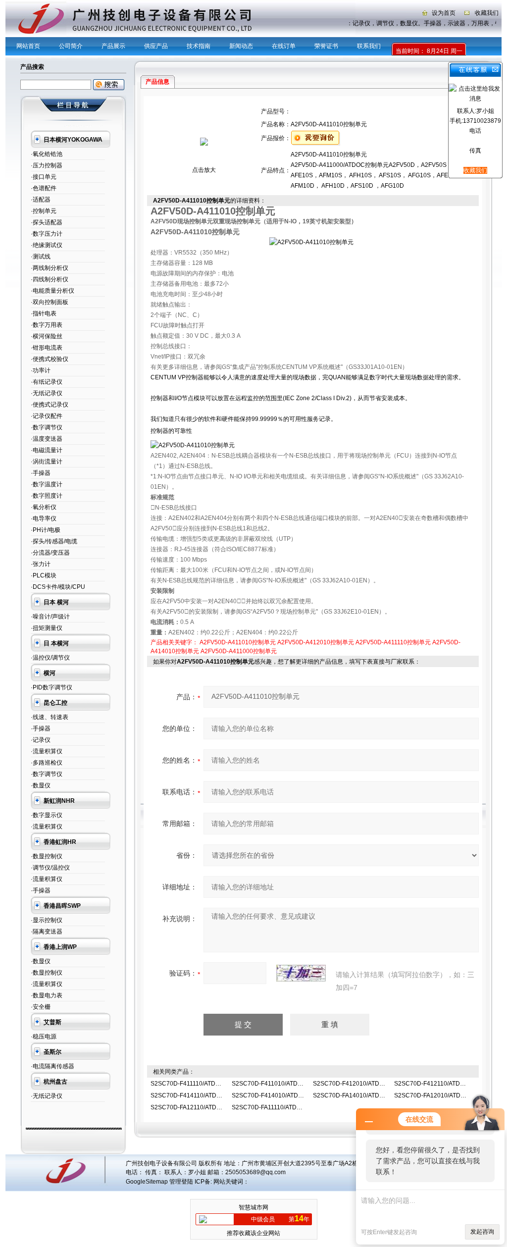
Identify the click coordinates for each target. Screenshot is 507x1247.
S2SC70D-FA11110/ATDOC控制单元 (280, 1107)
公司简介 (71, 46)
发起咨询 (482, 1231)
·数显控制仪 (46, 856)
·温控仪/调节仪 (50, 657)
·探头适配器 (46, 222)
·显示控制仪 (46, 920)
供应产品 (156, 46)
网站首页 (28, 46)
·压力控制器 (46, 165)
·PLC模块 (43, 575)
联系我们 (369, 46)
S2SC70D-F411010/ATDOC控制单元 (281, 1083)
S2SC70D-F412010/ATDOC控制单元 (362, 1083)
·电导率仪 (43, 518)
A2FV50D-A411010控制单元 (238, 642)
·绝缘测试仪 (46, 245)
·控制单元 (43, 211)
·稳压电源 (43, 1036)
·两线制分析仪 (49, 267)
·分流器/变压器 (50, 552)
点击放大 (204, 169)
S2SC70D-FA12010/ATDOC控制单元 (443, 1095)
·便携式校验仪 (49, 359)
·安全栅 (41, 1006)
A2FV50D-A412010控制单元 (315, 642)
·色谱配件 (43, 188)
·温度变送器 (46, 438)
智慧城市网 (253, 1207)
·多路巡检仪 (46, 762)
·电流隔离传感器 (52, 1066)
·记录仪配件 (46, 416)
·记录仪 (41, 739)
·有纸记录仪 (46, 381)
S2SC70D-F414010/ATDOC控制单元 (281, 1095)
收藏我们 (487, 12)
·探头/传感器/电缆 (54, 541)
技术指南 (198, 46)
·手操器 (41, 472)
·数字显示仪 (46, 815)
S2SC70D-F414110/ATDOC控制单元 (200, 1095)
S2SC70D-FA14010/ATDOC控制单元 (362, 1095)
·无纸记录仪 (46, 393)
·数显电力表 (46, 995)
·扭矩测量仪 (46, 627)
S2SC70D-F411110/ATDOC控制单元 (199, 1083)
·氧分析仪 (43, 507)
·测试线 (41, 256)
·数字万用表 (46, 324)
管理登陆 (181, 1181)
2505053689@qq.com (255, 1172)
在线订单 (284, 46)
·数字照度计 (46, 495)
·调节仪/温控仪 (50, 867)
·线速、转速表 (49, 717)
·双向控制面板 (49, 302)
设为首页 (444, 12)
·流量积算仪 (46, 751)
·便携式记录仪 (49, 404)
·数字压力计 (46, 233)
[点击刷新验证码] (301, 973)
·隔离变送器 (46, 931)
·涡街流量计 (46, 461)
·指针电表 (43, 313)
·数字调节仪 (46, 427)
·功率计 (41, 370)
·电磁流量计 (46, 450)
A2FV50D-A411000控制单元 (239, 651)
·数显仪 (41, 785)
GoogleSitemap (147, 1181)
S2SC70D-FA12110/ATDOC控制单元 (200, 1107)
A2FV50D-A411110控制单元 (393, 642)
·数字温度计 (46, 484)
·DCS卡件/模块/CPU (58, 586)
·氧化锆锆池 (46, 154)
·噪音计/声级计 (50, 616)
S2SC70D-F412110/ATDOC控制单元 (443, 1083)
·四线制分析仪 (49, 279)
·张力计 (41, 564)
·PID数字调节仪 (51, 687)
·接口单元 (43, 176)
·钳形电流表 (46, 347)
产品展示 (113, 46)
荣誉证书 (326, 46)
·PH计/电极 (45, 529)
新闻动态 (241, 46)
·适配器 (41, 199)
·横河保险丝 (46, 336)
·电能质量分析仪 (52, 290)
